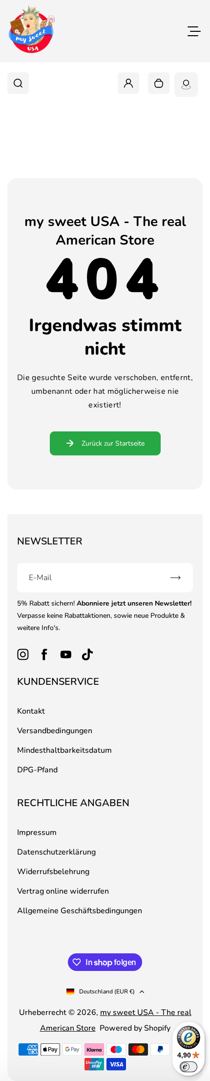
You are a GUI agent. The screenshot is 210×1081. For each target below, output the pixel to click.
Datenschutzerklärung (56, 852)
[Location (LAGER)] (186, 84)
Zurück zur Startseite (113, 443)
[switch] (188, 1066)
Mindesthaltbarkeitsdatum (64, 750)
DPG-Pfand (37, 770)
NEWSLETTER (50, 541)
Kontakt (31, 711)
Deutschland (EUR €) (107, 991)
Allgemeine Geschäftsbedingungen (79, 910)
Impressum (37, 832)
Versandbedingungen (54, 730)
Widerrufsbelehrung (53, 871)
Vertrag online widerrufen (63, 891)
